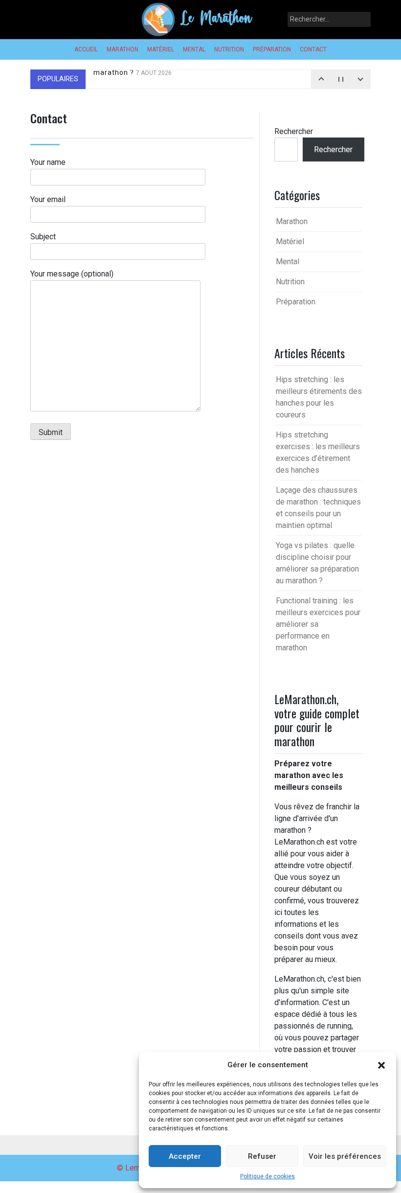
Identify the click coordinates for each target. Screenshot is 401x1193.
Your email (48, 199)
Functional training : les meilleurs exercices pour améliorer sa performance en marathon (318, 624)
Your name (48, 162)
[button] (381, 1065)
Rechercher (293, 131)
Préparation (272, 49)
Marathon (122, 49)
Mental (194, 49)
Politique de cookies (267, 1176)
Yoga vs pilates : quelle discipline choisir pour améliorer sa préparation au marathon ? (223, 81)
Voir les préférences (345, 1156)
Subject (43, 236)
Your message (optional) (71, 273)
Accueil (86, 49)
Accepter (185, 1156)
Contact (313, 49)
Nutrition (229, 49)
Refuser (262, 1156)
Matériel (160, 49)
